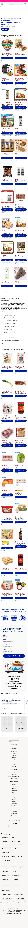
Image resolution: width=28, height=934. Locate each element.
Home (2, 33)
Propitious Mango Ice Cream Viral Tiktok (12, 864)
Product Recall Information (14, 820)
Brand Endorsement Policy (14, 913)
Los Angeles (14, 753)
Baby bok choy (5, 845)
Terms (3, 910)
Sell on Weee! (14, 813)
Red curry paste (16, 841)
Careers (14, 774)
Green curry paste (6, 848)
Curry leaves (5, 871)
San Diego (14, 759)
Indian (14, 795)
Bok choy (14, 837)
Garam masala (5, 852)
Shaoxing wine (5, 886)
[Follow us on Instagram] (9, 904)
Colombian (14, 808)
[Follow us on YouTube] (21, 904)
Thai (14, 797)
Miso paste (15, 879)
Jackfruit (20, 856)
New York (14, 762)
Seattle (14, 755)
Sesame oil (4, 841)
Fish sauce (15, 883)
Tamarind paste (20, 898)
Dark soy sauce (6, 860)
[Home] (4, 4)
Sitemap (7, 33)
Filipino (14, 792)
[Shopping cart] (25, 4)
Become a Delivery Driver (14, 776)
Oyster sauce (12, 867)
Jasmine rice (5, 879)
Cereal (17, 33)
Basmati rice (5, 837)
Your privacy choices (14, 911)
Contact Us (14, 815)
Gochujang (5, 875)
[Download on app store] (14, 825)
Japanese (14, 786)
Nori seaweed (15, 875)
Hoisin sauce (5, 890)
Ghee (16, 848)
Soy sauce (16, 886)
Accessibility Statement (19, 910)
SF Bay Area (14, 751)
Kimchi (21, 867)
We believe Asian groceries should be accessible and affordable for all (14, 610)
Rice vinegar (5, 883)
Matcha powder (18, 845)
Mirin (3, 867)
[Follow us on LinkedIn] (15, 904)
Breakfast (12, 33)
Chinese (14, 784)
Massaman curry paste (8, 856)
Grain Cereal (23, 33)
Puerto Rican (14, 805)
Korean (14, 788)
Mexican (14, 799)
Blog (14, 772)
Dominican (14, 803)
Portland (14, 757)
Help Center (14, 818)
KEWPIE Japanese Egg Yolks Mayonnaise (12, 894)
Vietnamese (14, 790)
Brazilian (14, 801)
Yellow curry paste (6, 898)
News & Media (14, 778)
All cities (14, 764)
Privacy (9, 910)
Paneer (14, 871)
